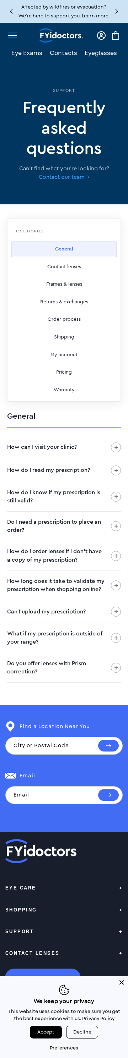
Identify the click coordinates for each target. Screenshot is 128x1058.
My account (64, 354)
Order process (64, 319)
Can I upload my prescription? (62, 611)
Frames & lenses (64, 284)
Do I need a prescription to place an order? (62, 526)
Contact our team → (64, 177)
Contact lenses (64, 266)
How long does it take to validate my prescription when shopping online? (62, 585)
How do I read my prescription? (62, 470)
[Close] (121, 982)
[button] (116, 11)
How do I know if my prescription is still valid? (62, 496)
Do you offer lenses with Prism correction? (62, 667)
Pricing (64, 372)
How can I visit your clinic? (62, 447)
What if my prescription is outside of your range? (62, 638)
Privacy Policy (98, 1018)
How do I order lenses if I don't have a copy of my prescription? (62, 555)
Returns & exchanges (64, 301)
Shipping (64, 337)
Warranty (64, 389)
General (64, 249)
